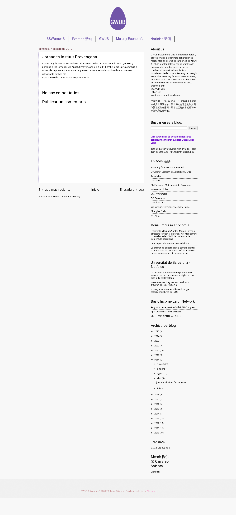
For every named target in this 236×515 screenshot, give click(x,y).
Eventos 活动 (82, 39)
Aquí (44, 77)
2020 (157, 355)
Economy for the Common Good (167, 167)
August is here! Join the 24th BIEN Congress (173, 307)
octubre (161, 368)
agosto (161, 373)
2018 (157, 394)
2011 (157, 428)
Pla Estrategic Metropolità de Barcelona (171, 185)
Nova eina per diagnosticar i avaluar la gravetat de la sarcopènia (170, 283)
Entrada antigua (132, 189)
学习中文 (155, 215)
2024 (157, 336)
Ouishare (156, 180)
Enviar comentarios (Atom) (66, 196)
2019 (157, 359)
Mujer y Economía (129, 39)
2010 (157, 432)
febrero (161, 388)
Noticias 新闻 (160, 39)
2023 (157, 340)
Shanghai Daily (158, 211)
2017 (157, 399)
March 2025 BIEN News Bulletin (166, 316)
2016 (157, 404)
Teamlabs (156, 176)
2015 (157, 408)
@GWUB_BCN (158, 88)
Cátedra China (158, 202)
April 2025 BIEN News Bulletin (166, 311)
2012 (157, 423)
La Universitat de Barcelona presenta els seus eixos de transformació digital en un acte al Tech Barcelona (172, 275)
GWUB (104, 39)
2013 (157, 418)
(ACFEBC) (128, 63)
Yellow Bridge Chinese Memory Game (170, 206)
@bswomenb (158, 85)
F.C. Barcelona (158, 198)
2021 (157, 350)
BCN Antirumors (159, 193)
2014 (157, 413)
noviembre (163, 363)
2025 (157, 331)
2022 (157, 345)
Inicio (95, 189)
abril (159, 378)
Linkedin (155, 471)
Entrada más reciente (54, 189)
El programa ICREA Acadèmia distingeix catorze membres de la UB (171, 290)
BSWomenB (55, 39)
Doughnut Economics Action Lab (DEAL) (171, 171)
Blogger (151, 491)
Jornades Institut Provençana (171, 382)
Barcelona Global (159, 189)
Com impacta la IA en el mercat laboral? (171, 243)
